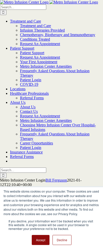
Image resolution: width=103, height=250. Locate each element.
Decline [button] (62, 240)
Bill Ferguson (56, 180)
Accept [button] (40, 240)
